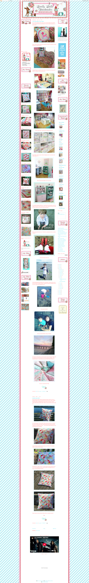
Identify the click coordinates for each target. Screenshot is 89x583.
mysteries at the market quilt (62, 240)
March (61, 285)
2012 (60, 290)
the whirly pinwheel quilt (61, 251)
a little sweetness (61, 184)
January (61, 288)
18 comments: (44, 391)
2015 (60, 265)
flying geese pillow (60, 230)
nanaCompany (61, 143)
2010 (60, 292)
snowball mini (60, 247)
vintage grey (61, 186)
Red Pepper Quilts (61, 158)
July (60, 276)
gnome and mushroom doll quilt (62, 232)
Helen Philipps (61, 133)
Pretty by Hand (61, 175)
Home (44, 528)
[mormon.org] (63, 112)
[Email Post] (47, 391)
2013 (60, 268)
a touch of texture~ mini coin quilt (62, 229)
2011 (60, 291)
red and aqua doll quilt (61, 241)
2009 (60, 294)
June (60, 277)
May (60, 283)
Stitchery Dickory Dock (62, 165)
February (61, 287)
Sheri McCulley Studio (62, 195)
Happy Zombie (61, 193)
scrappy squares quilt (61, 244)
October (61, 272)
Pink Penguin (61, 152)
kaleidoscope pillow (36, 398)
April (60, 284)
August (61, 275)
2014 (60, 267)
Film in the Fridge (61, 167)
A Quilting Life (61, 178)
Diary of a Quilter (61, 122)
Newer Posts (34, 528)
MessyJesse (60, 145)
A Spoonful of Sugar (62, 208)
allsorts (60, 141)
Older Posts (54, 528)
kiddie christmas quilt (61, 238)
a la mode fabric (61, 201)
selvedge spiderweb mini (61, 245)
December (61, 269)
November (61, 271)
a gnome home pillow (61, 228)
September (61, 273)
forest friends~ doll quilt (61, 231)
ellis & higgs (61, 139)
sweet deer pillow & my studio (38, 21)
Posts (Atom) (38, 530)
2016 (60, 264)
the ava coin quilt (60, 248)
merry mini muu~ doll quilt (61, 239)
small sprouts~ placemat (61, 246)
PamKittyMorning (61, 130)
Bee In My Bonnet (61, 124)
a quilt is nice (61, 169)
